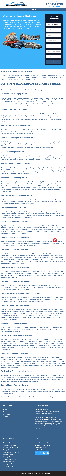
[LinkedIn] (44, 453)
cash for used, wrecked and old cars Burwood (19, 79)
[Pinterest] (47, 453)
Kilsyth (45, 397)
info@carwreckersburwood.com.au (49, 450)
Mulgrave (53, 397)
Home (5, 409)
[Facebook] (36, 453)
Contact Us (6, 416)
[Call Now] (55, 240)
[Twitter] (40, 453)
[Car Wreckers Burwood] (15, 4)
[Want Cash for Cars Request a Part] (53, 24)
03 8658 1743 (54, 4)
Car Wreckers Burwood (32, 473)
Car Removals (7, 414)
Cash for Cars (7, 412)
